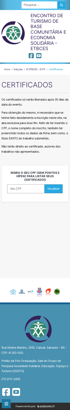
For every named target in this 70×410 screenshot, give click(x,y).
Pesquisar (61, 5)
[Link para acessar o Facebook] (31, 57)
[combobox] (39, 5)
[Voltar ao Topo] (63, 403)
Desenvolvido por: (26, 406)
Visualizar (53, 189)
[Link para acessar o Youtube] (38, 57)
